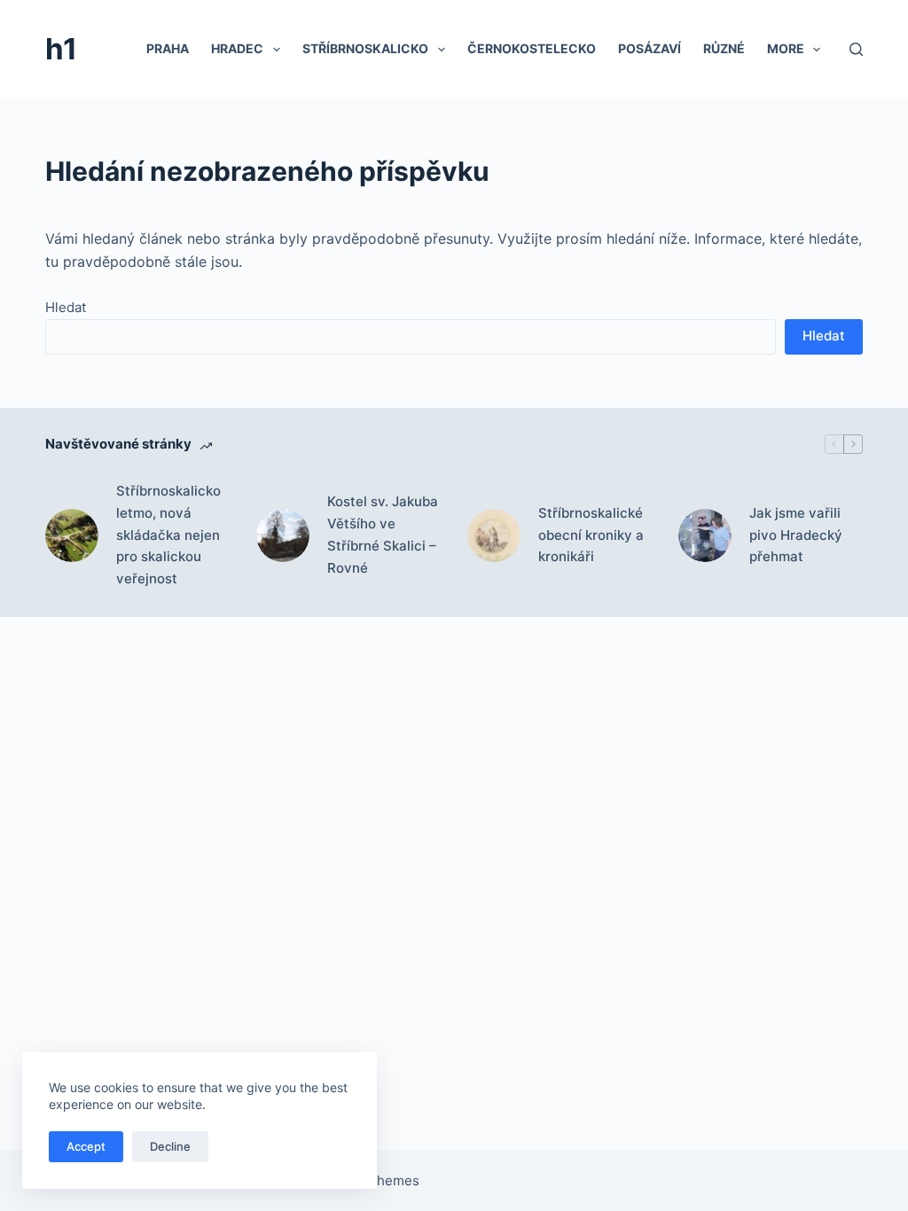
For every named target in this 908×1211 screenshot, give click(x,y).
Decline (170, 1146)
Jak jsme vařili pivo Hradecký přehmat (795, 535)
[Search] (856, 49)
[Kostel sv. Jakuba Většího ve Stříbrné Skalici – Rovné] (282, 535)
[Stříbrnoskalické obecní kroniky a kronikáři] (494, 535)
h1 (61, 48)
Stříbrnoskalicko (365, 48)
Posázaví (649, 48)
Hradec (237, 48)
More (785, 48)
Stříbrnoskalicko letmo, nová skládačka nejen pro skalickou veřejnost (168, 534)
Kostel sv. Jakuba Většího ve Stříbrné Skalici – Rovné (382, 534)
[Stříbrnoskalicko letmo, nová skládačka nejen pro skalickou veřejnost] (71, 535)
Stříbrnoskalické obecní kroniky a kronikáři (591, 535)
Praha (167, 48)
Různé (724, 48)
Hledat (65, 307)
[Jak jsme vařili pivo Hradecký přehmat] (705, 535)
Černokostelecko (531, 48)
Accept (86, 1146)
